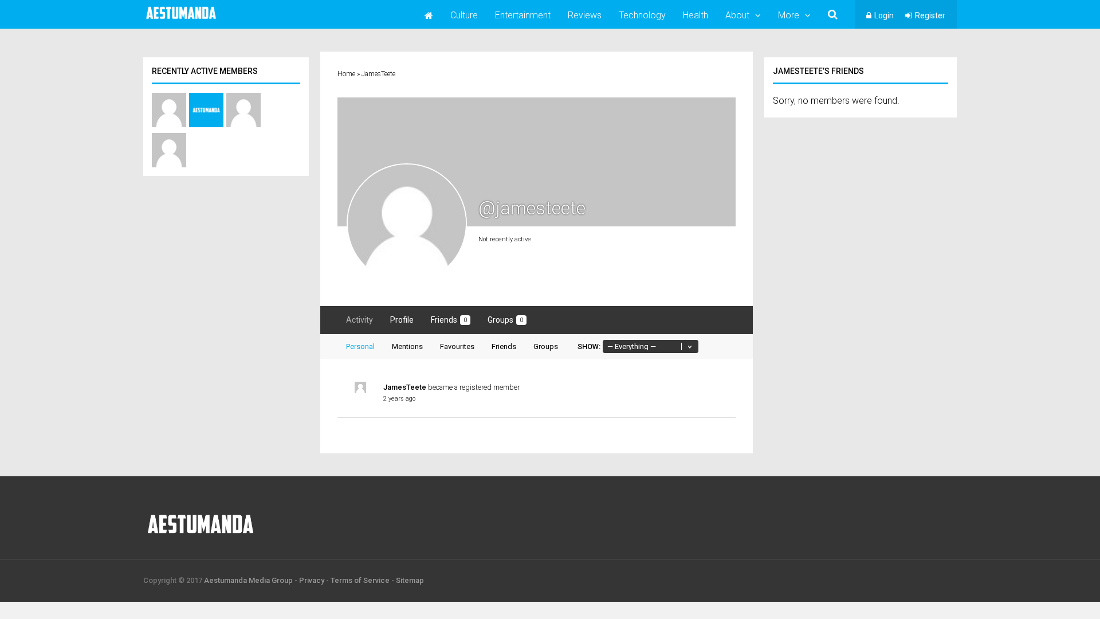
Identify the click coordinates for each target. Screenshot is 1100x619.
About (737, 15)
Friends (449, 319)
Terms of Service (360, 580)
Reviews (585, 15)
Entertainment (523, 15)
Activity (359, 319)
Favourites (457, 346)
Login (884, 15)
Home (346, 74)
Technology (642, 15)
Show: (589, 346)
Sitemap (410, 580)
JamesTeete (404, 387)
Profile (402, 319)
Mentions (407, 346)
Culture (464, 15)
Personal (360, 346)
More (788, 15)
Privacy (311, 580)
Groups (505, 319)
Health (695, 15)
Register (930, 15)
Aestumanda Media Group (248, 580)
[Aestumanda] (181, 19)
